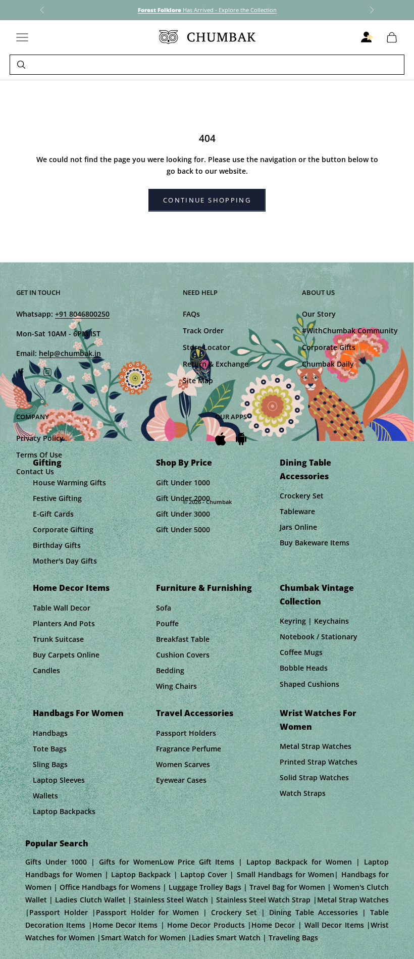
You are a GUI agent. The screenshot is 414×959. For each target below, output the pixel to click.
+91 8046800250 (82, 314)
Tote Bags (50, 748)
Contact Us (35, 471)
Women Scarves (183, 764)
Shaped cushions (309, 684)
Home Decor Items (71, 587)
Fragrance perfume (188, 748)
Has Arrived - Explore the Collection (207, 10)
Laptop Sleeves (59, 780)
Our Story (319, 314)
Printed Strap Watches (318, 762)
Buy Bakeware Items (314, 542)
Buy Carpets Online (66, 655)
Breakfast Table (183, 639)
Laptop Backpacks (64, 811)
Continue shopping (207, 200)
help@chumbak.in (70, 353)
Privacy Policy (40, 438)
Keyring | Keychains (314, 621)
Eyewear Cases (181, 780)
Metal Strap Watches (315, 746)
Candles (46, 670)
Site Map (198, 380)
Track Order (203, 330)
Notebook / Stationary (318, 636)
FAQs (191, 314)
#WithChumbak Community (350, 330)
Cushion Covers (183, 655)
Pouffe (167, 623)
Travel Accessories (194, 713)
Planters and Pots (64, 623)
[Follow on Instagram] (47, 372)
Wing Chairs (176, 686)
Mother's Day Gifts (65, 561)
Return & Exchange (215, 364)
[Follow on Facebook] (21, 372)
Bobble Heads (304, 668)
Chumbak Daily (328, 364)
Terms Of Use (39, 455)
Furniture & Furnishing (204, 587)
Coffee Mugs (301, 652)
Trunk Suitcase (58, 639)
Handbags (50, 733)
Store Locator (206, 347)
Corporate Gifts (328, 347)
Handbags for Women (78, 713)
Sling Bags (50, 764)
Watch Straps (303, 793)
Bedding (170, 670)
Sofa (163, 608)
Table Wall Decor (61, 608)
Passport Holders (186, 733)
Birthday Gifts (57, 545)
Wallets (45, 795)
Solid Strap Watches (314, 777)
